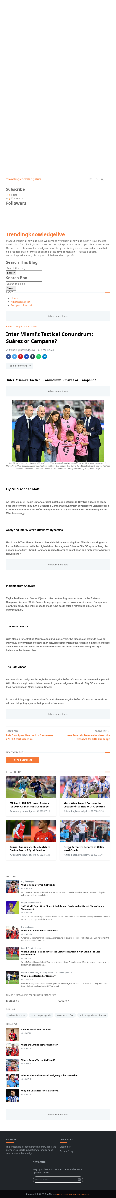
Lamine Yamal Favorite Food (36, 1029)
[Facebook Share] (8, 356)
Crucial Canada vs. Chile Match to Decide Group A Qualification (30, 848)
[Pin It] (20, 356)
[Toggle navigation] (107, 179)
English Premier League (31, 902)
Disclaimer (65, 1146)
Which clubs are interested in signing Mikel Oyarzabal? (49, 1075)
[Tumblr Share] (32, 356)
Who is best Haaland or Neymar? (38, 975)
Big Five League (27, 881)
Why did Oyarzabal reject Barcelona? (40, 1090)
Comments (17, 198)
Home (14, 298)
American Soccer (20, 301)
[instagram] (90, 179)
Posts (13, 194)
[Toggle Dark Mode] (97, 179)
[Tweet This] (14, 356)
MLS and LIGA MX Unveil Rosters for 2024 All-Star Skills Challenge (29, 805)
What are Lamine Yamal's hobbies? (39, 930)
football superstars (64, 972)
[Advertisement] (58, 21)
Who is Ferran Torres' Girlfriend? (38, 884)
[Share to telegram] (44, 356)
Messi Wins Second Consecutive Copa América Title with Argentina (84, 805)
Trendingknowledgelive (24, 179)
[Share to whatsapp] (38, 356)
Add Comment (24, 759)
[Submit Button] (79, 1179)
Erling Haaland (49, 972)
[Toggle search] (102, 179)
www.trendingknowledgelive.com (73, 1194)
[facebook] (86, 179)
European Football (21, 305)
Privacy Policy (66, 1151)
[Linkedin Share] (26, 356)
